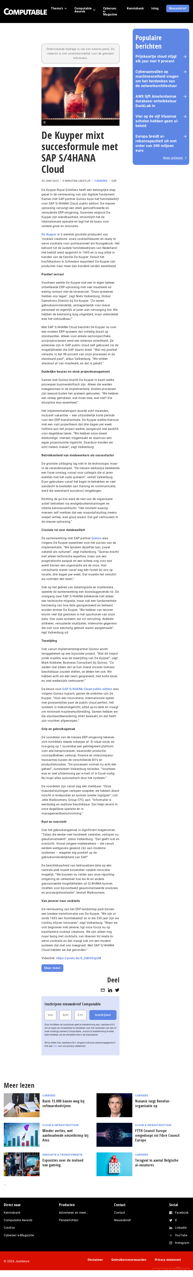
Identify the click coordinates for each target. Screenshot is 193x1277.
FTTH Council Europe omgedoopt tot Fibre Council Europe (157, 1135)
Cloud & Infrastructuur (60, 1125)
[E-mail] (102, 990)
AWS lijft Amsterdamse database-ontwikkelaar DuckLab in (156, 101)
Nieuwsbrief (122, 1220)
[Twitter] (117, 990)
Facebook (182, 1212)
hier (55, 1046)
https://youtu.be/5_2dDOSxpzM (78, 958)
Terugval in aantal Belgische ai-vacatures (156, 1162)
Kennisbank (12, 1212)
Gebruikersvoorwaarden (128, 1260)
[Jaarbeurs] (169, 1271)
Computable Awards (18, 1220)
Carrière (100, 180)
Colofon (9, 1228)
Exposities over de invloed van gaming (62, 1162)
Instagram (182, 1243)
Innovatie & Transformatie (62, 1154)
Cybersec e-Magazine (19, 1235)
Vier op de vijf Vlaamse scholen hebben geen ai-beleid (157, 121)
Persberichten (68, 1220)
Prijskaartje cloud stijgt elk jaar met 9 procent (156, 58)
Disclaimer (95, 1260)
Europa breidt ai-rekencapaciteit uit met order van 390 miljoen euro (156, 143)
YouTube (181, 1235)
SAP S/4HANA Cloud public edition (87, 689)
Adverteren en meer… (73, 1212)
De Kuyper (48, 234)
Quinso (96, 538)
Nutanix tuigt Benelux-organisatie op (152, 1103)
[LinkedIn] (110, 990)
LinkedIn (181, 1228)
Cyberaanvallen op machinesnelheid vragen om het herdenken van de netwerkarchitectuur (157, 78)
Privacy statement (168, 1260)
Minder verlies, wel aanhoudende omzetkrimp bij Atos (65, 1135)
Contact (119, 1212)
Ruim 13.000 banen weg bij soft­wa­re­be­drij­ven (63, 1103)
